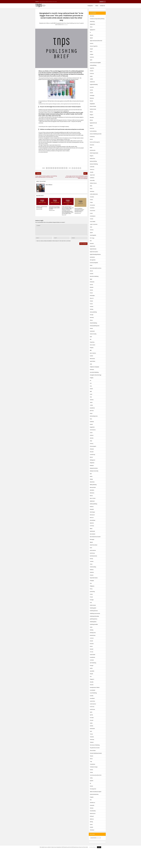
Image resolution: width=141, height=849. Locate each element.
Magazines (92, 462)
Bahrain (91, 101)
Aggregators (92, 29)
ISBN (91, 391)
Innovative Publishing (94, 372)
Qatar (91, 627)
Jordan (91, 405)
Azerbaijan (92, 95)
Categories (90, 5)
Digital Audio (92, 246)
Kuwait (91, 424)
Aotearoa (92, 57)
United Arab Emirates (94, 794)
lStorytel (91, 451)
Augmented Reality (94, 84)
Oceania (91, 561)
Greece (91, 328)
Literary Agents (93, 446)
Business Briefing (93, 161)
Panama (91, 575)
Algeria (91, 37)
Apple (91, 59)
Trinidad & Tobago (93, 766)
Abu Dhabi (92, 16)
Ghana (91, 320)
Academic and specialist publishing (97, 18)
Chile (91, 185)
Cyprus (91, 232)
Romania (92, 643)
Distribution (92, 257)
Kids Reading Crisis (94, 416)
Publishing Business (94, 610)
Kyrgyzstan (92, 427)
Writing (91, 821)
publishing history (93, 618)
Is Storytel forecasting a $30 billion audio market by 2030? (54, 208)
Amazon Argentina (93, 46)
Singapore (92, 679)
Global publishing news (94, 325)
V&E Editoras (92, 802)
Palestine (92, 572)
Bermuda (92, 117)
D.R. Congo (92, 238)
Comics (91, 199)
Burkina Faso (92, 158)
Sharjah (91, 673)
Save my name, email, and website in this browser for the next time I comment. (54, 240)
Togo (91, 761)
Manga (91, 479)
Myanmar (92, 523)
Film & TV (92, 298)
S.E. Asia (91, 651)
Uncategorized (93, 788)
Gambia (91, 306)
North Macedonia (93, 555)
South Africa (92, 701)
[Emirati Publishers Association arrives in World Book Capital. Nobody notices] (80, 202)
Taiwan (91, 734)
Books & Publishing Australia (95, 133)
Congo (91, 202)
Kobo (91, 418)
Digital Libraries (93, 249)
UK (90, 783)
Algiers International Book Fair (96, 40)
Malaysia (92, 465)
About (96, 5)
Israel (91, 394)
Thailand (91, 742)
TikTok (91, 758)
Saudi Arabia (92, 654)
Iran (90, 383)
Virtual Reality (93, 810)
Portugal (91, 599)
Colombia (92, 196)
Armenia (91, 70)
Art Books (92, 73)
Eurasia (91, 290)
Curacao (91, 229)
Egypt (91, 279)
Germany (92, 317)
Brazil (91, 147)
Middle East (92, 501)
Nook (91, 547)
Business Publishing (94, 164)
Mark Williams (47, 23)
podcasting (92, 591)
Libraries (91, 438)
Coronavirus (92, 205)
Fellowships (92, 295)
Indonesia (92, 369)
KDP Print (92, 410)
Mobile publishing (93, 503)
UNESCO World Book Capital (95, 791)
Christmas (92, 191)
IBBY (91, 350)
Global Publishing (70, 23)
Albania (91, 35)
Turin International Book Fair (95, 775)
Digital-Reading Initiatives (95, 254)
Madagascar (92, 460)
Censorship (92, 180)
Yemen (91, 824)
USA (90, 799)
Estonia (91, 284)
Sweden (91, 725)
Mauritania (92, 481)
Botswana (92, 144)
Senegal (91, 665)
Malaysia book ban (94, 468)
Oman (91, 564)
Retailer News (92, 635)
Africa (91, 27)
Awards (91, 92)
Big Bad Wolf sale (93, 122)
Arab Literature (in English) (95, 62)
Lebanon (91, 435)
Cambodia (92, 166)
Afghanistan (92, 24)
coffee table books (94, 194)
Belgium (91, 114)
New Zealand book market (95, 536)
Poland (91, 597)
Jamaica (91, 399)
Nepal (91, 528)
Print (91, 602)
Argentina (92, 68)
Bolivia (91, 125)
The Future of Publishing (95, 745)
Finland (91, 301)
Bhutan (91, 120)
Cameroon (92, 169)
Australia (92, 87)
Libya (91, 440)
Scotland (92, 660)
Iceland (91, 355)
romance (92, 638)
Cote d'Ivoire (92, 210)
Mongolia (92, 509)
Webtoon (92, 819)
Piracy (91, 588)
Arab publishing (93, 65)
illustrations (92, 358)
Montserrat (92, 514)
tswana (91, 769)
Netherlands (92, 531)
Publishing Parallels (94, 624)
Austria (91, 90)
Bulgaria (91, 155)
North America (93, 550)
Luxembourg (92, 454)
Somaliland (92, 698)
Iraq (91, 386)
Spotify (91, 714)
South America (93, 703)
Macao (91, 457)
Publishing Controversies (95, 613)
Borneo (91, 139)
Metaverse (92, 492)
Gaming (91, 309)
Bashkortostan (93, 109)
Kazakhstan (92, 408)
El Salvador (92, 281)
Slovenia (91, 684)
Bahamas (92, 98)
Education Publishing (94, 276)
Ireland (91, 388)
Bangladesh (58, 23)
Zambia (91, 827)
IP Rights (91, 377)
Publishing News (93, 621)
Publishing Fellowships (94, 616)
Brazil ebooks (92, 150)
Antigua (91, 54)
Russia (91, 646)
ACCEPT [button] (99, 847)
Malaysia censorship (94, 471)
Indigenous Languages (94, 366)
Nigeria (91, 542)
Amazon (91, 43)
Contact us (102, 5)
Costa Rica (92, 207)
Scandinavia (92, 657)
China (91, 188)
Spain (91, 712)
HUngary (91, 347)
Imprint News (92, 361)
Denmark (92, 243)
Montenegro (92, 512)
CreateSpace (92, 216)
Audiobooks (92, 81)
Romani (91, 640)
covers (91, 213)
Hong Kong (92, 342)
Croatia (91, 218)
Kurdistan (92, 421)
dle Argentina (92, 259)
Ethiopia (91, 287)
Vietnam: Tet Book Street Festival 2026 (41, 207)
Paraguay (92, 580)
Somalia (91, 695)
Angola (91, 48)
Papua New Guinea (93, 577)
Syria (91, 731)
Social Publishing (93, 692)
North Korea (92, 553)
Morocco (92, 517)
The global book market (95, 747)
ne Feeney (92, 525)
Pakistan (91, 569)
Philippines (92, 586)
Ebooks (91, 270)
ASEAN (91, 76)
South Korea (92, 709)
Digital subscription (94, 251)
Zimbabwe (92, 830)
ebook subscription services (95, 268)
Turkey (91, 777)
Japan (91, 402)
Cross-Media (92, 221)
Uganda (91, 780)
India (91, 364)
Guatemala (92, 331)
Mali (91, 473)
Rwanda (91, 649)
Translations (92, 764)
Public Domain (93, 605)
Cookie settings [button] (92, 847)
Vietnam (91, 808)
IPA (90, 380)
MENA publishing (93, 484)
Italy (91, 397)
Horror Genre (92, 344)
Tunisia (91, 772)
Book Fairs (64, 23)
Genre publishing (93, 312)
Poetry (91, 594)
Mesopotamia (93, 487)
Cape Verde (92, 175)
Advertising (92, 21)
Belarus (91, 111)
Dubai (91, 265)
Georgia (91, 314)
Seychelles (92, 671)
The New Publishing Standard (96, 753)
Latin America (93, 429)
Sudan (91, 723)
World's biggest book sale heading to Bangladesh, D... (47, 1)
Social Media (92, 690)
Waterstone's (92, 813)
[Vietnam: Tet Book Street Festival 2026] (42, 201)
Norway (91, 558)
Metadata (92, 490)
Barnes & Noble (93, 106)
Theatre (91, 756)
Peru (91, 583)
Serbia (91, 668)
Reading (91, 629)
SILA (91, 676)
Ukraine (91, 786)
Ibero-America (93, 353)
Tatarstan (92, 739)
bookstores (92, 136)
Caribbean (92, 177)
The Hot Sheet (93, 750)
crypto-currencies (93, 224)
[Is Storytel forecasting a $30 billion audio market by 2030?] (55, 201)
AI (90, 32)
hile (90, 339)
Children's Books (93, 183)
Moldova (91, 506)
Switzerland (92, 728)
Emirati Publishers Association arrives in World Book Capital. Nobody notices (79, 210)
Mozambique (92, 520)
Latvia (91, 432)
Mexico (91, 495)
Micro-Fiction (92, 498)
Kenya (91, 413)
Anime (91, 51)
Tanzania (92, 736)
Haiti (91, 336)
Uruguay (91, 797)
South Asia (76, 23)
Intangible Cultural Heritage (95, 375)
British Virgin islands (94, 153)
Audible (91, 79)
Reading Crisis (93, 632)
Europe (91, 292)
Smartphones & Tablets (95, 687)
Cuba (91, 227)
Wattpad (92, 816)
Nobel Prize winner (93, 544)
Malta (91, 476)
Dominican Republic (94, 262)
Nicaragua (92, 539)
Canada (91, 172)
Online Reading (93, 566)
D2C (91, 240)
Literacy (91, 443)
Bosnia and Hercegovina (95, 142)
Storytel (91, 720)
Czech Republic (93, 235)
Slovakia (91, 682)
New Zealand (92, 534)
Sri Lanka (92, 717)
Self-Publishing (93, 662)
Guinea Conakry (93, 333)
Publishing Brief (93, 608)
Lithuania (92, 449)
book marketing (93, 131)
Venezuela (92, 805)
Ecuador (91, 273)
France (91, 303)
